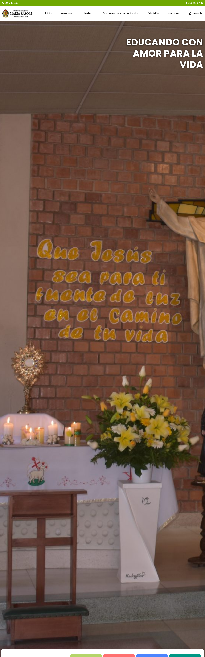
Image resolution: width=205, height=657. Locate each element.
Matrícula (174, 13)
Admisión (153, 13)
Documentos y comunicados (120, 13)
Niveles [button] (87, 13)
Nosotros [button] (66, 13)
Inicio (48, 13)
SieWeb (197, 13)
